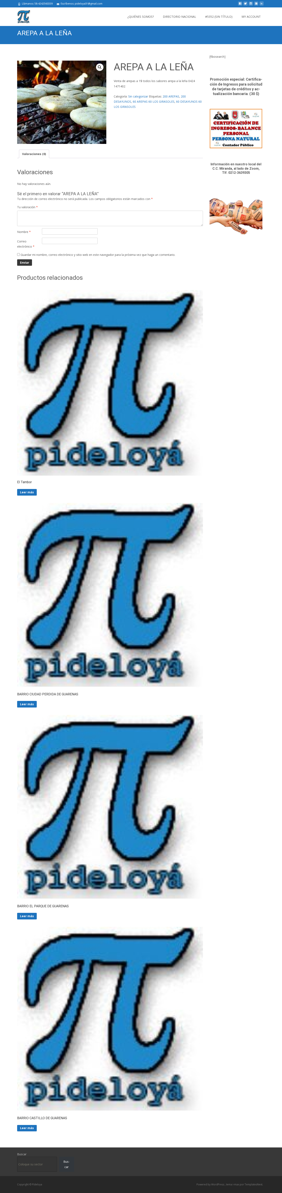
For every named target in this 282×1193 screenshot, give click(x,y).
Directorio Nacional (179, 17)
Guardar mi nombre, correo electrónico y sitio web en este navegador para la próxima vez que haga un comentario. (98, 255)
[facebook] (240, 5)
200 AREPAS (171, 96)
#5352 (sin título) (218, 17)
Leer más (27, 492)
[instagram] (251, 5)
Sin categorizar (138, 96)
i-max (236, 1184)
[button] (99, 67)
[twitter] (245, 5)
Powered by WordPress (211, 1184)
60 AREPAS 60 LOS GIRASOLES (153, 101)
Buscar (21, 1154)
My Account (251, 17)
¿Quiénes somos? (140, 17)
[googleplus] (256, 5)
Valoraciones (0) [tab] (34, 154)
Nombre (24, 232)
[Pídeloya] (21, 15)
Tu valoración (27, 207)
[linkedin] (261, 5)
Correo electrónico (25, 243)
